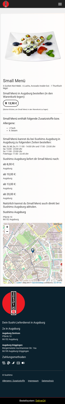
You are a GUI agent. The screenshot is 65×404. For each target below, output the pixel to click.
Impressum (33, 381)
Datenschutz (48, 381)
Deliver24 (41, 400)
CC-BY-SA (57, 282)
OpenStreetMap (38, 282)
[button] (59, 3)
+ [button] (7, 227)
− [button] (7, 231)
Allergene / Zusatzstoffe (13, 381)
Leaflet (19, 282)
